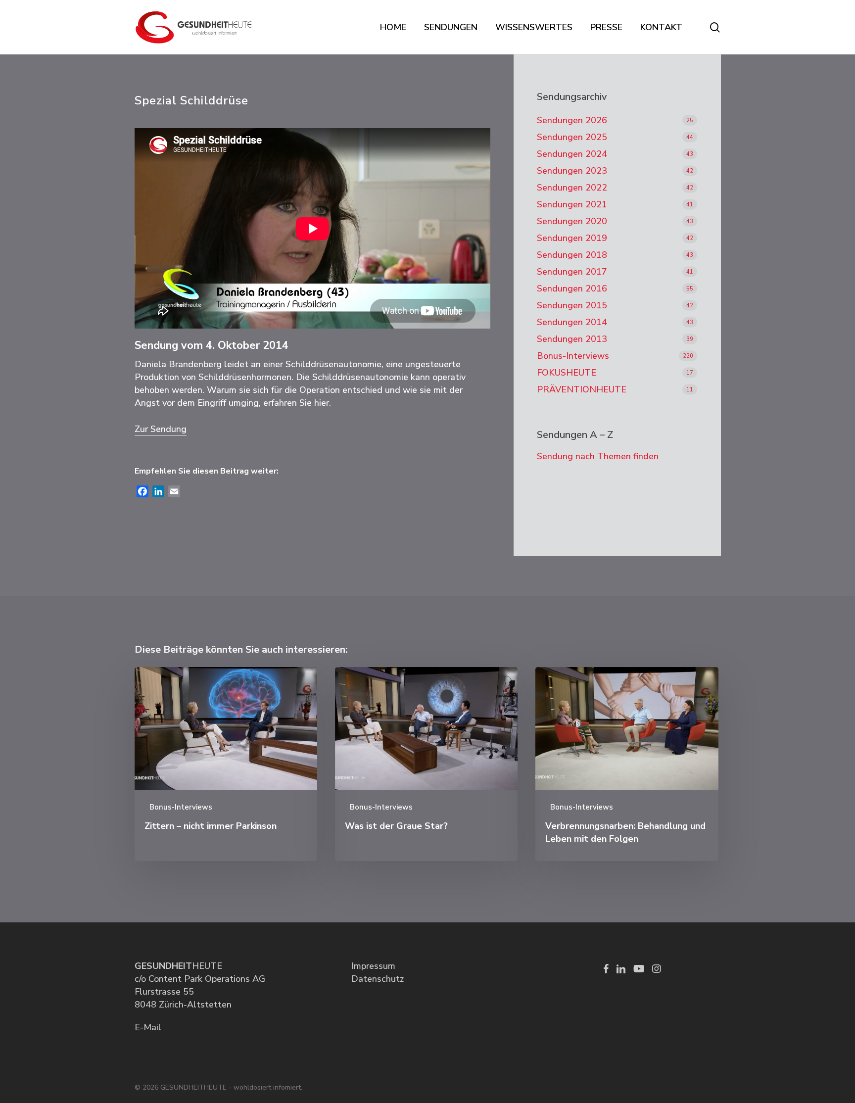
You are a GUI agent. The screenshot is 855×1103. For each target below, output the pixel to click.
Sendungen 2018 (572, 255)
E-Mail (148, 1027)
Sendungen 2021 (572, 204)
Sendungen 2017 (572, 272)
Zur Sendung (161, 429)
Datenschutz (377, 979)
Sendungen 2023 (572, 171)
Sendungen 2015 (572, 305)
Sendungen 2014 (572, 322)
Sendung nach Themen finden (598, 456)
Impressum (373, 966)
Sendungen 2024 (572, 154)
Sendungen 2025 (572, 137)
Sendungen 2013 (572, 339)
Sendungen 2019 (572, 238)
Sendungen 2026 (572, 120)
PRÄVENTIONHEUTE (581, 389)
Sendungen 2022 (572, 187)
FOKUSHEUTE (566, 373)
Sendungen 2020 (572, 221)
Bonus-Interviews (573, 356)
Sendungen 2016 (572, 288)
